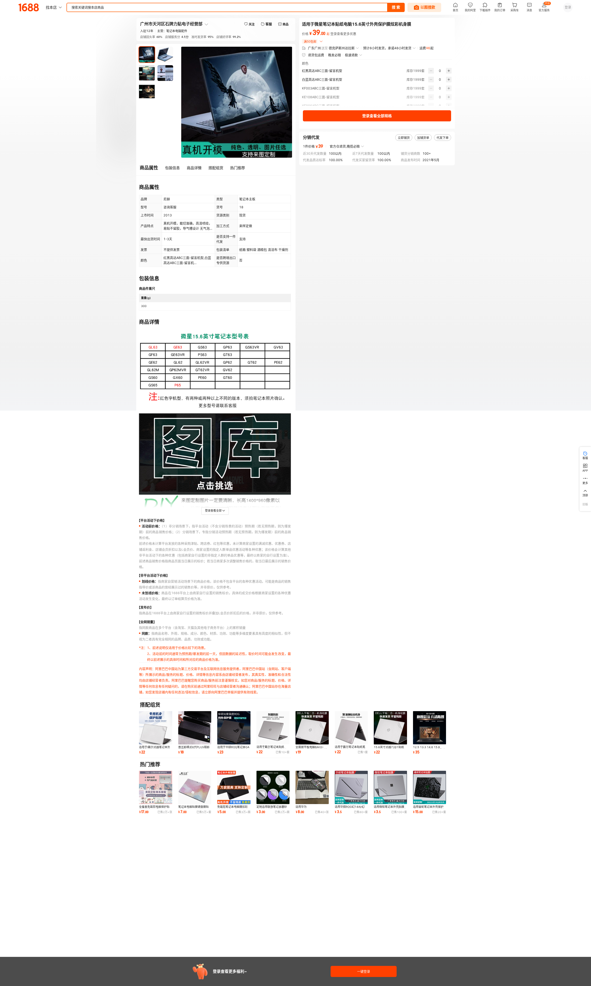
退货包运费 (316, 55)
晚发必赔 (334, 55)
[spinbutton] (440, 71)
